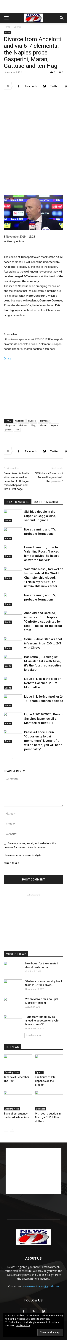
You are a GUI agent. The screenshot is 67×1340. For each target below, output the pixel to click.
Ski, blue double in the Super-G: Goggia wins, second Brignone (40, 516)
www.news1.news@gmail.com (41, 1286)
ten (17, 429)
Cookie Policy (23, 1325)
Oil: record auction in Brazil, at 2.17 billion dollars (48, 1117)
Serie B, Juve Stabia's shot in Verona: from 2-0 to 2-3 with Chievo (43, 643)
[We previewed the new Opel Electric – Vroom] (13, 1003)
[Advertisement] (33, 6)
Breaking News (12, 1072)
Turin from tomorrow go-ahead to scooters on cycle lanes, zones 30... (41, 1020)
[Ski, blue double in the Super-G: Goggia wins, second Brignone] (13, 516)
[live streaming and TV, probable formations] (13, 533)
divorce (32, 420)
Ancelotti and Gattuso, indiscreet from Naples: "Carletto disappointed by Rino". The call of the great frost (43, 621)
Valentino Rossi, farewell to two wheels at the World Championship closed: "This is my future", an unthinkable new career (43, 577)
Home (7, 26)
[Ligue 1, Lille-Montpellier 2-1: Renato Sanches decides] (13, 700)
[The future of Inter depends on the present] (49, 1064)
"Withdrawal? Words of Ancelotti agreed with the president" (49, 477)
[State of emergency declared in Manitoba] (18, 1100)
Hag (33, 425)
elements (45, 420)
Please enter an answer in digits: (23, 855)
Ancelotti (19, 420)
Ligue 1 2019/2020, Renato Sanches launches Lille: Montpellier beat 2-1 (43, 718)
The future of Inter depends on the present (46, 1081)
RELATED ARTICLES (17, 501)
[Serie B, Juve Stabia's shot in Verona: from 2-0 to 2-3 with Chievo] (13, 643)
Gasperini (10, 425)
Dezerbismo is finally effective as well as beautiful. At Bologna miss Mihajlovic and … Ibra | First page (17, 481)
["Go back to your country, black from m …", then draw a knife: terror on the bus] (13, 985)
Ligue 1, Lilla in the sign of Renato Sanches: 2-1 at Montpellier (42, 683)
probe (8, 429)
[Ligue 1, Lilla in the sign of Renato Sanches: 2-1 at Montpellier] (13, 683)
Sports (17, 26)
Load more (32, 1035)
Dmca (7, 358)
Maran (43, 425)
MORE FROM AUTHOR (47, 501)
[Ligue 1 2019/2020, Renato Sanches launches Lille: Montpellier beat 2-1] (13, 718)
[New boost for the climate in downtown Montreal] (13, 968)
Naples (54, 425)
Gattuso (23, 425)
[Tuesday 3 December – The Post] (18, 1064)
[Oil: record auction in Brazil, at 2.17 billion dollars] (49, 1100)
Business (40, 1108)
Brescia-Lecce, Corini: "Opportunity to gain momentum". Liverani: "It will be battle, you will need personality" (43, 740)
